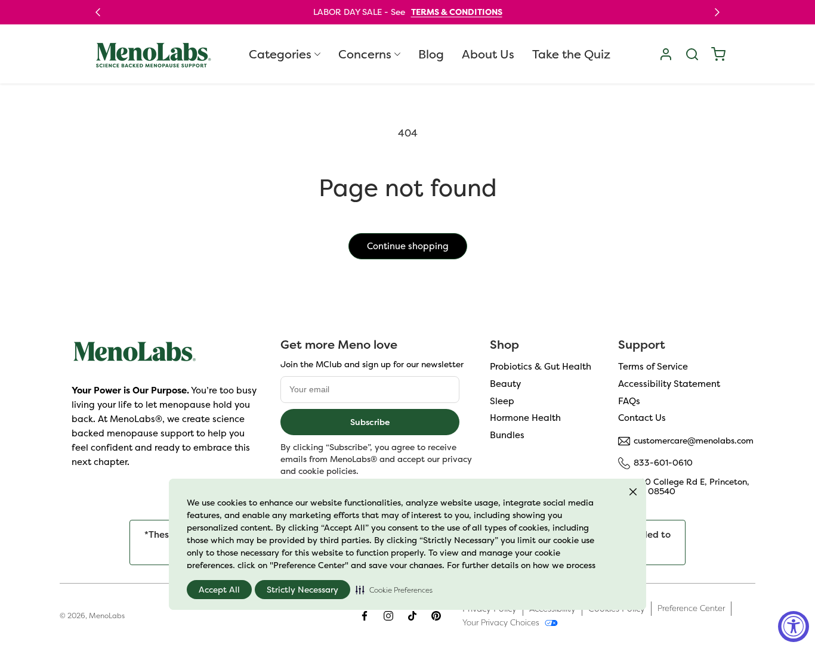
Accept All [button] (219, 589)
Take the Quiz (571, 54)
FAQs (629, 401)
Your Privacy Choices (500, 622)
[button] (394, 589)
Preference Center (691, 608)
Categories (280, 54)
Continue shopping (408, 246)
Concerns (364, 54)
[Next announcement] (717, 12)
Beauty (505, 383)
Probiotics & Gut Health (540, 366)
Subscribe (370, 421)
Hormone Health (525, 418)
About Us (488, 54)
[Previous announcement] (98, 12)
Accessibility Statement (669, 383)
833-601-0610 (663, 462)
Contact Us (642, 418)
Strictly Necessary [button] (302, 589)
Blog (431, 54)
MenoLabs (107, 615)
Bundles (507, 435)
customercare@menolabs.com (694, 440)
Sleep (502, 401)
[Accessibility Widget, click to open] (793, 626)
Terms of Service (653, 366)
